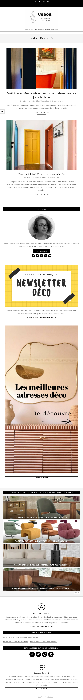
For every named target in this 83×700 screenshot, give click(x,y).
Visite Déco (35, 101)
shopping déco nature (30, 637)
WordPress (50, 697)
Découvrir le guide (42, 478)
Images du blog (41, 673)
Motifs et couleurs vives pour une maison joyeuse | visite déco (41, 95)
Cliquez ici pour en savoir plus (41, 626)
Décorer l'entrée (53, 177)
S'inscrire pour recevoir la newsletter (41, 317)
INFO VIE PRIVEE (41, 613)
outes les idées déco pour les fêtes (44, 642)
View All (77, 593)
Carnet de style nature (11, 637)
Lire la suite (41, 113)
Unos (39, 697)
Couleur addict (40, 177)
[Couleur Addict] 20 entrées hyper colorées (41, 174)
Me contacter (41, 689)
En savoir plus (41, 251)
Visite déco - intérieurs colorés (52, 101)
